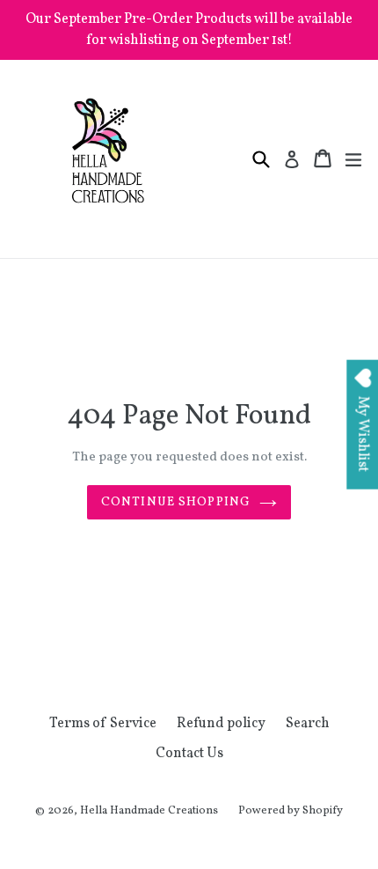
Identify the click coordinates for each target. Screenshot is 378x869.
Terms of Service (102, 723)
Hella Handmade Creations (149, 811)
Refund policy (221, 723)
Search (308, 723)
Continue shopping (176, 502)
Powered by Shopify (290, 811)
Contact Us (189, 753)
